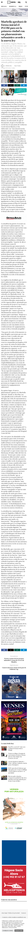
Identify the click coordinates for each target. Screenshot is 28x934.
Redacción (9, 65)
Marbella (12, 6)
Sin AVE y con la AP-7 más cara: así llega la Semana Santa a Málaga (16, 748)
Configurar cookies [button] (8, 930)
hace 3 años (17, 65)
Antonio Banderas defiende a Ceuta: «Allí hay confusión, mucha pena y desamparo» (17, 763)
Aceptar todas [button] (18, 930)
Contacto (23, 913)
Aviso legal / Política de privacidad (11, 913)
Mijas (20, 6)
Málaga (4, 6)
